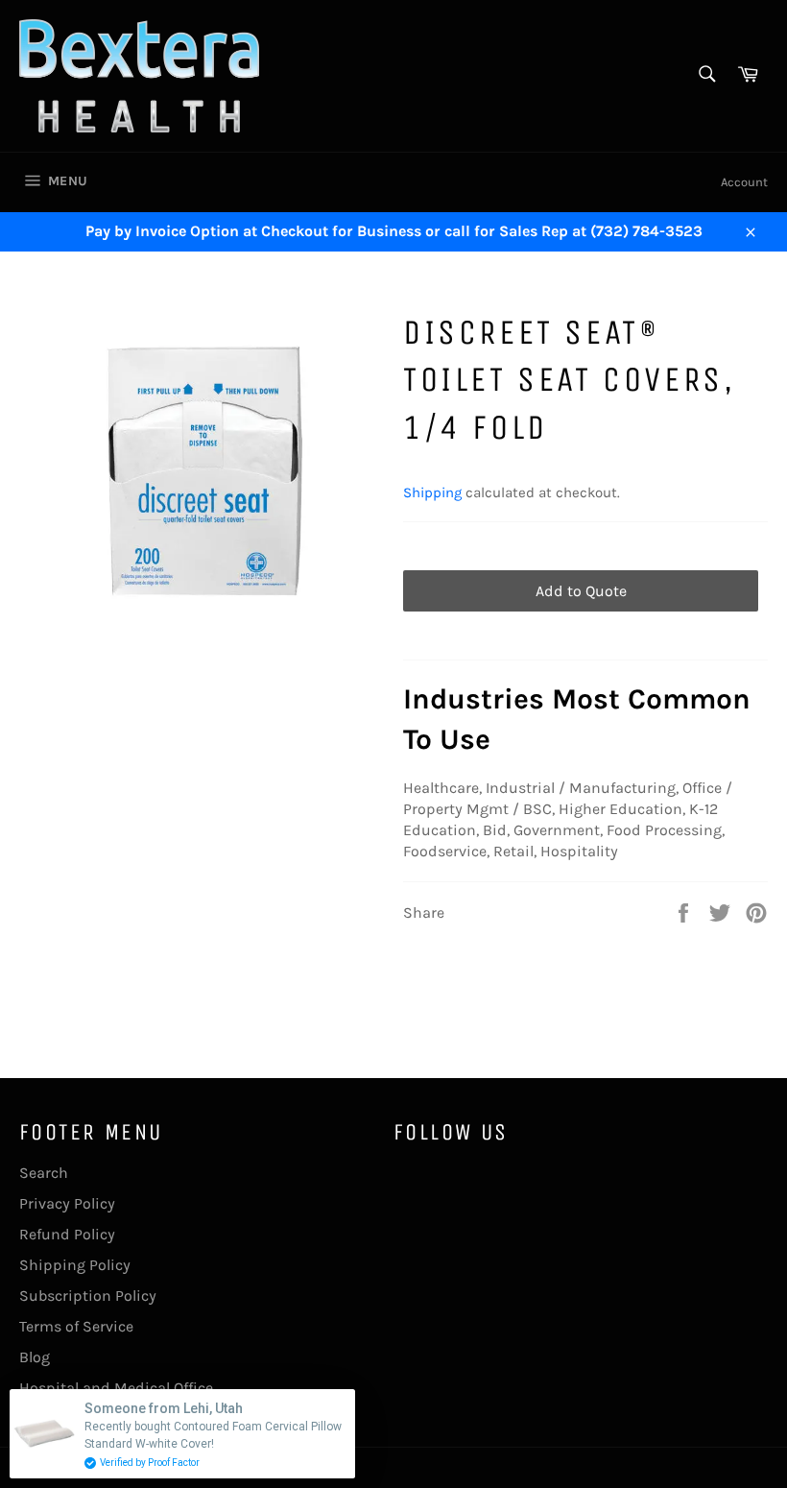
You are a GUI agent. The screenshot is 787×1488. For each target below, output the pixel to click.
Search (43, 1173)
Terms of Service (76, 1326)
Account (744, 182)
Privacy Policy (67, 1203)
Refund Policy (67, 1234)
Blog (34, 1357)
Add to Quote (581, 591)
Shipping (432, 492)
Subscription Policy (87, 1295)
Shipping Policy (75, 1265)
